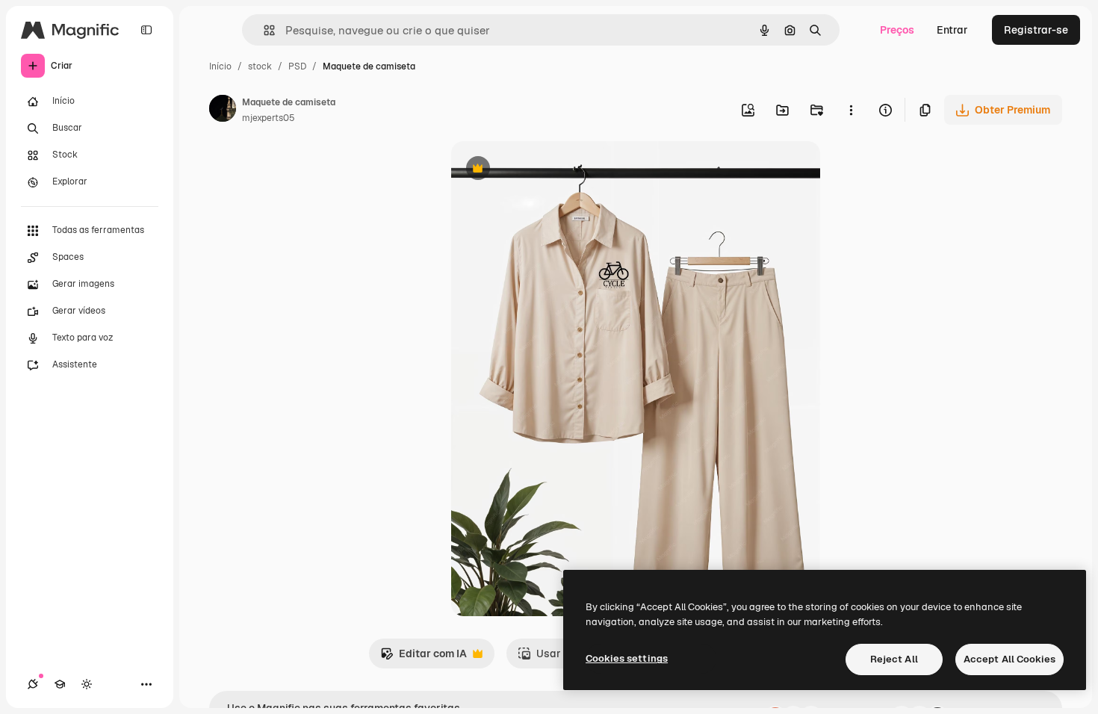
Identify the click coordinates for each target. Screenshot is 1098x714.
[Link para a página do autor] (222, 110)
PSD (297, 66)
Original (547, 170)
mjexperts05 (268, 118)
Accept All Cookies (1009, 659)
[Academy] (60, 684)
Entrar (952, 30)
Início (220, 66)
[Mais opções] (851, 110)
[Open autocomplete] (263, 30)
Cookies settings (627, 658)
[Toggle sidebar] (146, 30)
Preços (897, 30)
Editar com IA (423, 657)
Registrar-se (1036, 30)
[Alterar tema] (87, 684)
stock (260, 66)
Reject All (894, 659)
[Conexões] (33, 684)
